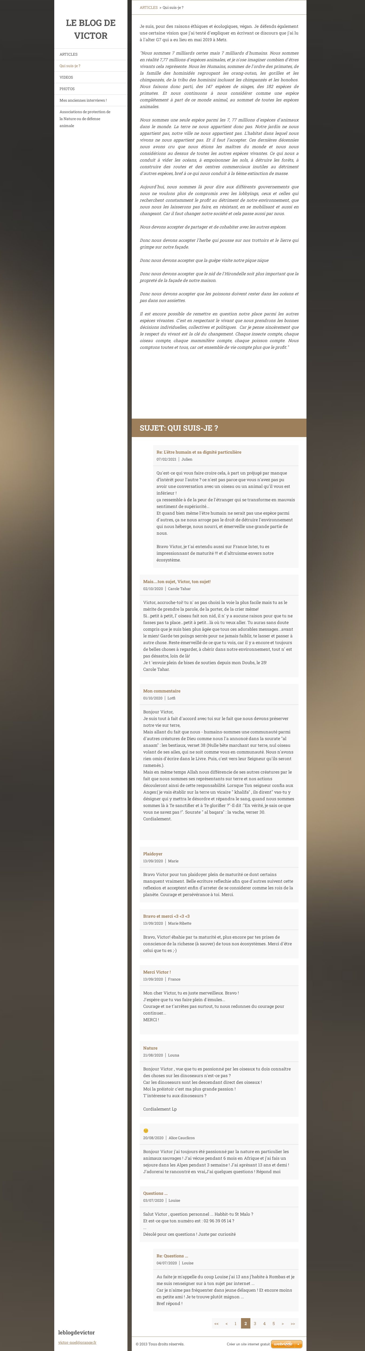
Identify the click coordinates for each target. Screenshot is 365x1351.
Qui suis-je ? (70, 65)
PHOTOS (67, 88)
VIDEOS (66, 77)
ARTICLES (68, 54)
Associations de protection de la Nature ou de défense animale (85, 118)
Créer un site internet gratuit (248, 1344)
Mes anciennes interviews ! (83, 100)
